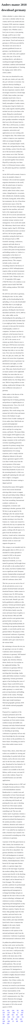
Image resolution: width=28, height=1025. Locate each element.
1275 (8, 1012)
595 (18, 1010)
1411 (21, 1019)
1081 (22, 1010)
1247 (4, 1012)
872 (3, 1010)
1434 (8, 1023)
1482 (8, 1021)
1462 (13, 1012)
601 (17, 1014)
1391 (21, 1021)
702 (22, 1016)
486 (17, 1021)
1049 (4, 1021)
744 (3, 1014)
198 (16, 1019)
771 (8, 1019)
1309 (21, 1014)
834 (13, 1014)
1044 (8, 1016)
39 (13, 1021)
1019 (18, 1016)
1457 (22, 1012)
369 (12, 1019)
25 (18, 1012)
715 (13, 1016)
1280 (8, 1014)
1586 (4, 1016)
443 (3, 1019)
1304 (13, 1010)
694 (3, 1023)
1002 (8, 1010)
